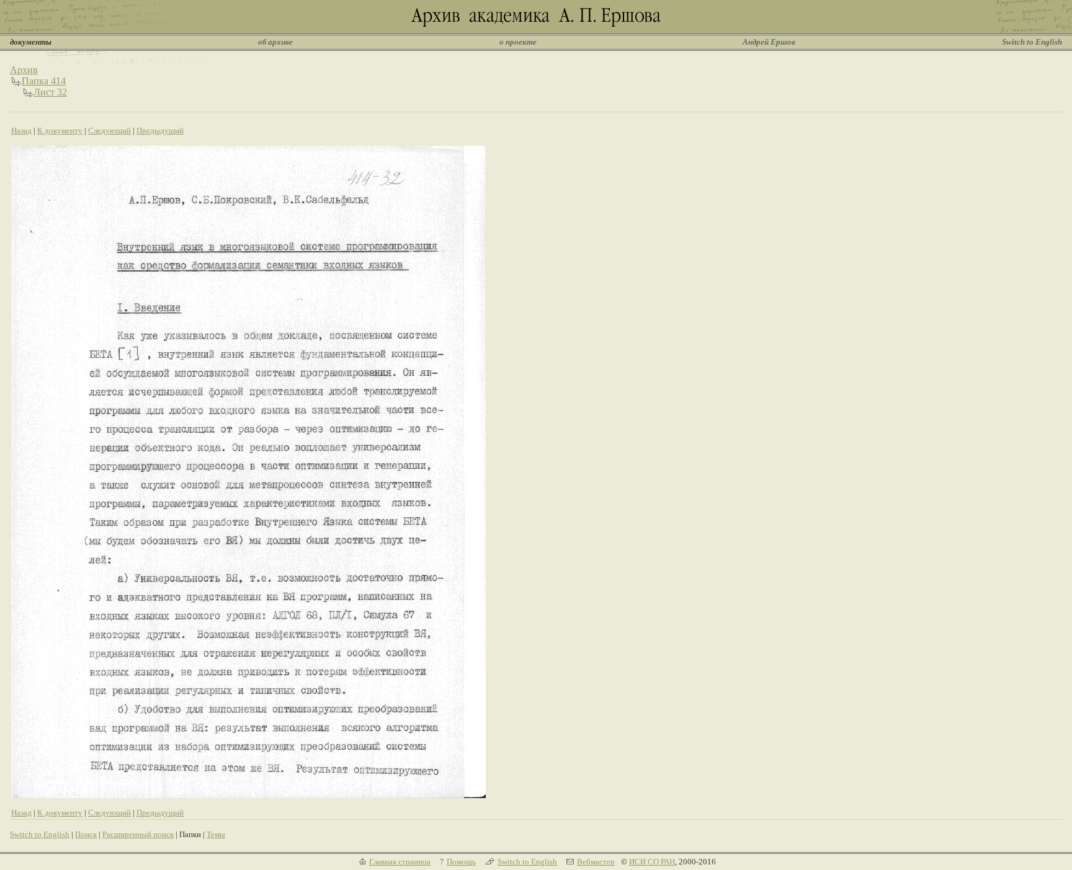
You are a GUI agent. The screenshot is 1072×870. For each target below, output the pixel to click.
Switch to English (1032, 42)
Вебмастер (596, 861)
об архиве (275, 42)
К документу (60, 130)
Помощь (461, 861)
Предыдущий (160, 130)
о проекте (518, 42)
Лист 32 (50, 92)
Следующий (109, 130)
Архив (24, 69)
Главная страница (400, 861)
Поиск (86, 834)
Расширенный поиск (138, 834)
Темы (216, 834)
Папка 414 (44, 81)
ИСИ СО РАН (652, 861)
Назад (21, 130)
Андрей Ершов (769, 42)
